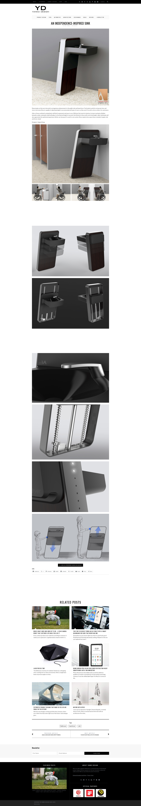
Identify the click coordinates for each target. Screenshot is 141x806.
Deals (85, 17)
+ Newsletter (100, 17)
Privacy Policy (90, 775)
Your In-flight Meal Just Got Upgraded (90, 733)
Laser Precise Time (39, 668)
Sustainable (77, 17)
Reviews (91, 17)
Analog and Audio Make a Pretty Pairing (51, 733)
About (34, 1)
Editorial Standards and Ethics (80, 775)
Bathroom (63, 726)
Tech (50, 17)
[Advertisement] (82, 9)
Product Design (41, 17)
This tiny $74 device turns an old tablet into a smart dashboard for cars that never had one (89, 632)
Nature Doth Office (79, 707)
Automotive (57, 17)
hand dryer (72, 726)
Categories (42, 1)
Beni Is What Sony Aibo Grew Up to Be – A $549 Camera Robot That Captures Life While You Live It (50, 632)
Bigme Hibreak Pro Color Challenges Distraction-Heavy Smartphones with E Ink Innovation (90, 669)
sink (79, 726)
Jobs (66, 1)
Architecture (67, 17)
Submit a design (52, 1)
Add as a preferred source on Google (71, 565)
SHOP (60, 1)
